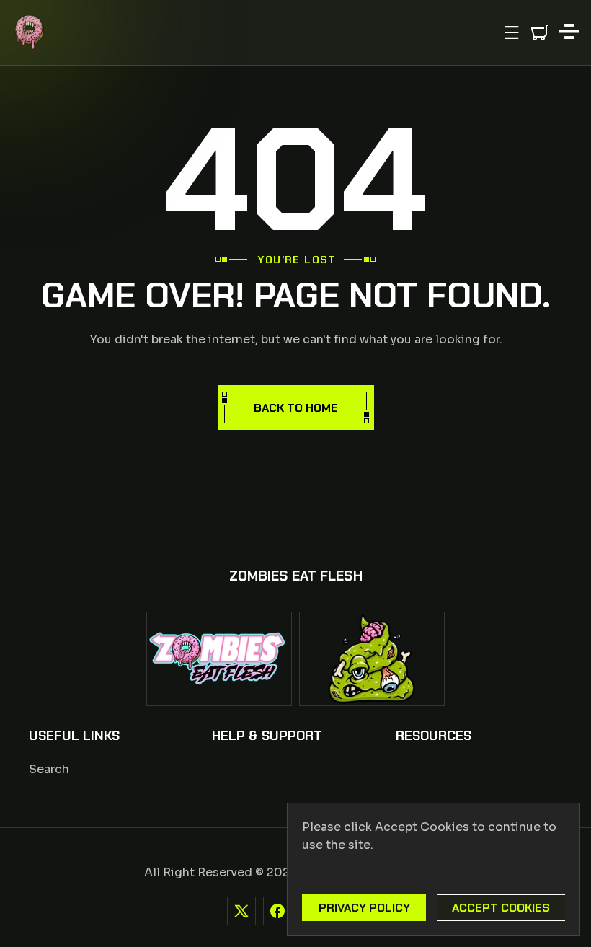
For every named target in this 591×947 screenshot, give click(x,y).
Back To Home (296, 407)
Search (49, 769)
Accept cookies (501, 907)
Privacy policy (364, 907)
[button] (511, 32)
